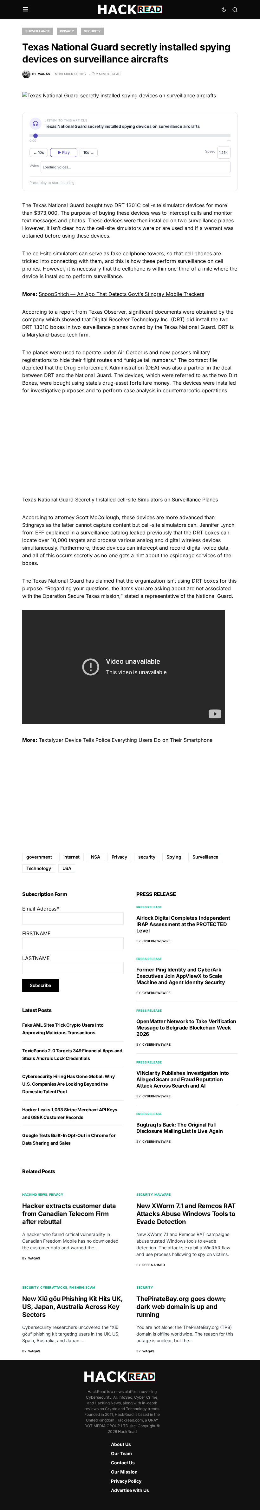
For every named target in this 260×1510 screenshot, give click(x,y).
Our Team (121, 1453)
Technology (38, 868)
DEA (152, 367)
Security (92, 31)
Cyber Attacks (53, 1287)
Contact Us (123, 1462)
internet (71, 857)
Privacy (67, 31)
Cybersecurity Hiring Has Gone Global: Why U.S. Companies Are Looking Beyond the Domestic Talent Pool (68, 1084)
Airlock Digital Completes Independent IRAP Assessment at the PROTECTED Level (183, 924)
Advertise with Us (130, 1490)
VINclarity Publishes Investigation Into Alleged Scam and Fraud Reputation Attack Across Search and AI (182, 1079)
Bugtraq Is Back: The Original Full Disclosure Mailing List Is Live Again (179, 1127)
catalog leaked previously (141, 532)
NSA (95, 857)
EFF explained (52, 532)
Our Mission (124, 1471)
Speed (210, 151)
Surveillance (37, 31)
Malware (162, 1194)
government (39, 857)
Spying (173, 857)
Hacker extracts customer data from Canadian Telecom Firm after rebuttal (69, 1214)
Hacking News (34, 1194)
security (146, 857)
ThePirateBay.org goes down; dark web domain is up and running (181, 1306)
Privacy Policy (126, 1481)
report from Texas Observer (92, 312)
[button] (25, 9)
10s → (88, 152)
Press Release (149, 907)
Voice (34, 166)
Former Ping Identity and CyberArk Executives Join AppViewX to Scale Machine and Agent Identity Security (180, 975)
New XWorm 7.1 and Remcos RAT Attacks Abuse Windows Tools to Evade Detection (186, 1214)
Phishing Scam (82, 1287)
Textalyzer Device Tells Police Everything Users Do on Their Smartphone (125, 740)
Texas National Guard (189, 327)
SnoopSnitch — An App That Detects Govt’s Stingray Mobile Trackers (121, 294)
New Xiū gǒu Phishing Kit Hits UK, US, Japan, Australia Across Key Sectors (72, 1306)
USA (66, 868)
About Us (121, 1444)
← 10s (38, 152)
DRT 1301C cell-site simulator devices (159, 205)
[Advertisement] (130, 444)
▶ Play (63, 152)
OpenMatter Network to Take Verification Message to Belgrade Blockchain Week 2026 (186, 1027)
